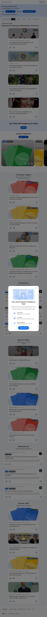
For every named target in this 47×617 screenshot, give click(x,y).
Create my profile (24, 328)
